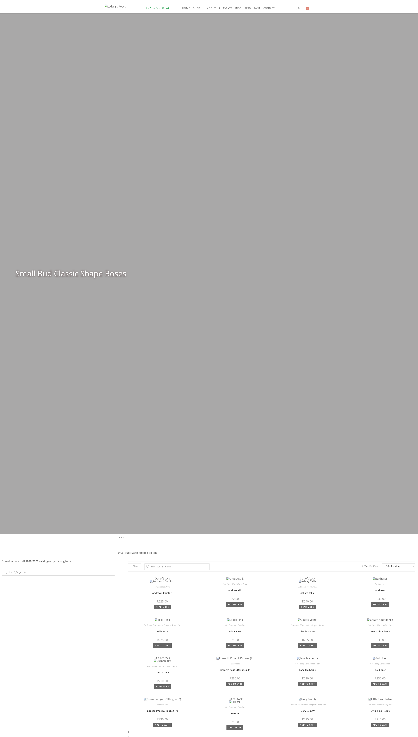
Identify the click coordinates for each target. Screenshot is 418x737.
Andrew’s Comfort (162, 592)
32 (374, 566)
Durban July (162, 672)
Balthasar (380, 590)
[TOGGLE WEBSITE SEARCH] (313, 8)
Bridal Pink (235, 631)
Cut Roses (227, 584)
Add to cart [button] (235, 604)
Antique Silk (235, 590)
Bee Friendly (152, 666)
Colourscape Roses (162, 586)
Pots (245, 584)
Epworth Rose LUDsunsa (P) (235, 669)
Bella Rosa (162, 631)
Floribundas (312, 586)
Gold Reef (380, 669)
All (378, 566)
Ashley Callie (307, 592)
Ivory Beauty (307, 710)
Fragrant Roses (170, 625)
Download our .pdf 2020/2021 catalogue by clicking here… (37, 561)
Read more (162, 607)
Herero (235, 713)
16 (370, 566)
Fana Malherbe (307, 669)
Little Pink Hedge (380, 710)
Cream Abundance (380, 631)
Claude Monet (307, 631)
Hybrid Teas (237, 584)
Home (121, 536)
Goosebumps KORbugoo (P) (162, 710)
